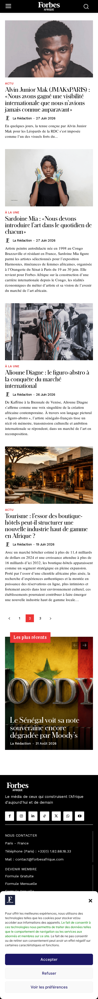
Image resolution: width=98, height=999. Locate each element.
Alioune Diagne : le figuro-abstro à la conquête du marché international (47, 379)
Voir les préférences (49, 987)
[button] (90, 900)
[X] (56, 816)
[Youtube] (79, 816)
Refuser (49, 973)
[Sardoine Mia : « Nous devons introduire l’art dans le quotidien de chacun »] (49, 177)
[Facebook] (9, 816)
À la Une (12, 212)
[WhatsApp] (67, 816)
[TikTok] (44, 816)
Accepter (49, 959)
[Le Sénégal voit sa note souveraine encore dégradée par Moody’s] (49, 693)
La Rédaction (22, 118)
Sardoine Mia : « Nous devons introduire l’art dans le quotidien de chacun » (48, 225)
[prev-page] (9, 618)
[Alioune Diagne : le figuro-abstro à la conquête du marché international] (49, 331)
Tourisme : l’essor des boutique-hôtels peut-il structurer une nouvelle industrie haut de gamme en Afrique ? (46, 525)
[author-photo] (8, 118)
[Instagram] (21, 816)
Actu (9, 83)
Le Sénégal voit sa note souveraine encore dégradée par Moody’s (44, 727)
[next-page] (50, 618)
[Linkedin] (32, 816)
